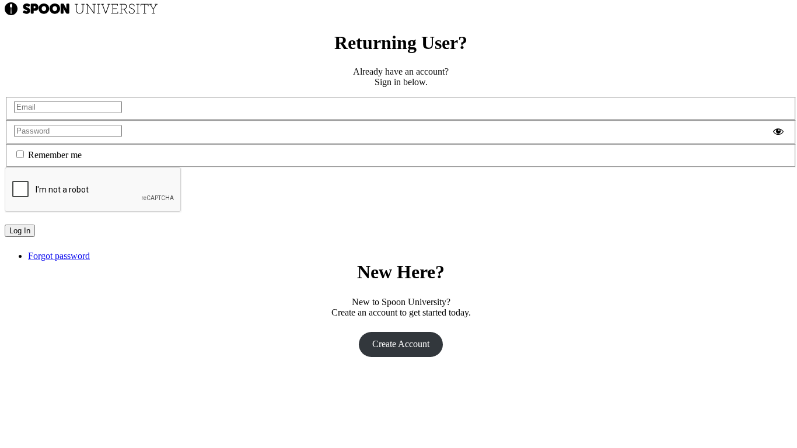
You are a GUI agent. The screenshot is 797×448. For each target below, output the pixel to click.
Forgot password (59, 256)
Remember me (55, 155)
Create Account (400, 344)
